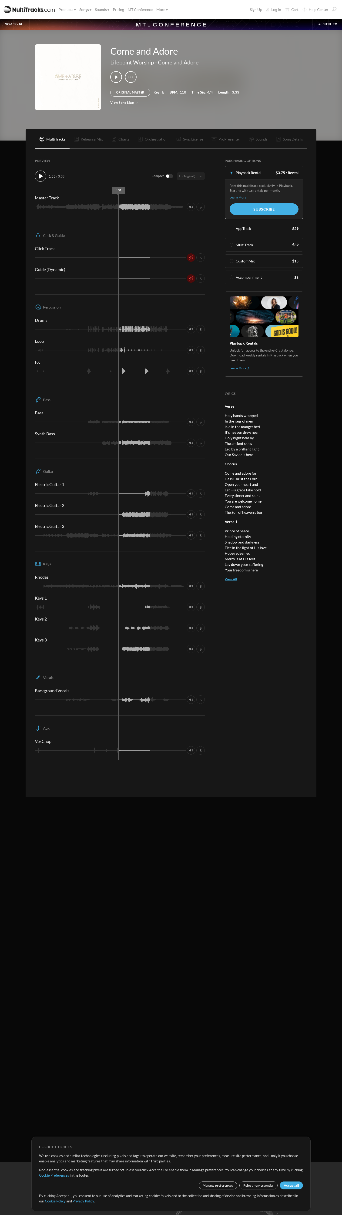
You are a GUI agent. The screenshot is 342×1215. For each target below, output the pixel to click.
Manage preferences (218, 1185)
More (160, 9)
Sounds (101, 9)
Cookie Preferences (54, 1175)
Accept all (291, 1185)
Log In (276, 9)
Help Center (318, 9)
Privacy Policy (83, 1201)
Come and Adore (178, 62)
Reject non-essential (258, 1185)
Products (66, 9)
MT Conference (140, 9)
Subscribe (264, 209)
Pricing (118, 9)
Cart (294, 9)
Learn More (238, 197)
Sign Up (256, 9)
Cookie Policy (55, 1201)
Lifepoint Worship (132, 62)
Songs (84, 9)
